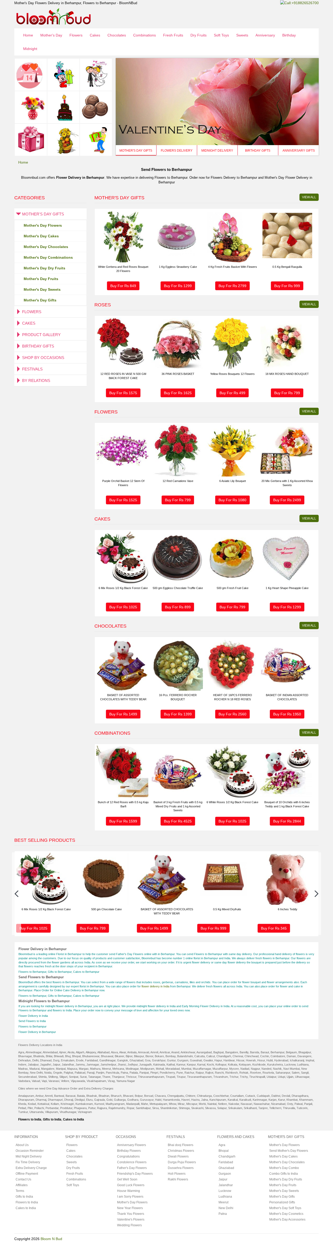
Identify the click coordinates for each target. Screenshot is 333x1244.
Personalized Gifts (282, 1202)
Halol (158, 1099)
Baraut (265, 1052)
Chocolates (116, 35)
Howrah (251, 1060)
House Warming (128, 1191)
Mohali (160, 1068)
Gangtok (122, 1060)
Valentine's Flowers (130, 1219)
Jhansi (122, 1064)
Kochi (210, 1064)
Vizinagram (85, 1111)
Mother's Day (51, 35)
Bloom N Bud (51, 1239)
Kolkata (232, 1064)
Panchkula (112, 1072)
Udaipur (271, 1076)
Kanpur (191, 1064)
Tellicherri (275, 1108)
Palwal (298, 1103)
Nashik (277, 1068)
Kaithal (170, 1064)
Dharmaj (41, 1099)
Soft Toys (221, 35)
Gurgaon (182, 1060)
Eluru (89, 1099)
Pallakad (80, 1072)
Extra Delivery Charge (31, 1168)
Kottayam (245, 1064)
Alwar (122, 1052)
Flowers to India (27, 1202)
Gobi (109, 1099)
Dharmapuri (55, 1099)
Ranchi (219, 1072)
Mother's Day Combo (284, 1168)
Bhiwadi (58, 1056)
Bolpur (139, 1095)
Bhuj (68, 1056)
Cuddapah (263, 1095)
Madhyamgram (115, 1103)
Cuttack (250, 1095)
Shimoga (184, 1108)
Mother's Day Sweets (42, 289)
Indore (22, 1064)
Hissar (240, 1060)
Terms (20, 1191)
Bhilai (49, 1056)
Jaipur (56, 1064)
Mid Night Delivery (29, 1156)
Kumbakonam (84, 1103)
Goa (147, 1060)
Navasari (246, 1103)
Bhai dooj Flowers (180, 1145)
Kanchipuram (217, 1099)
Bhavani (128, 1095)
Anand (175, 1052)
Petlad (22, 1108)
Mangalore (47, 1068)
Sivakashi (197, 1108)
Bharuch (116, 1095)
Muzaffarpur (220, 1068)
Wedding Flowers (129, 1225)
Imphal (310, 1060)
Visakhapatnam (96, 1080)
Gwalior (208, 1060)
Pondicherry (167, 1072)
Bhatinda (38, 1056)
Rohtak (243, 1072)
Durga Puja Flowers (182, 1162)
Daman (291, 1056)
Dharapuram (26, 1099)
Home (28, 35)
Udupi (281, 1076)
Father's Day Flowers (132, 1168)
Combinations (144, 35)
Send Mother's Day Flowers (288, 1151)
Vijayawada (78, 1080)
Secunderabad (27, 1076)
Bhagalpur (304, 1052)
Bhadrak (91, 1095)
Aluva (114, 1052)
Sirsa (155, 1108)
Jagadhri (45, 1064)
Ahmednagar (33, 1052)
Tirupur (181, 1076)
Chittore (190, 1095)
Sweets (242, 35)
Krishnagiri (67, 1103)
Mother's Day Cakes (41, 236)
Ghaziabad (136, 1060)
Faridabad (91, 1060)
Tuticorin (302, 1108)
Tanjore (263, 1108)
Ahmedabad (50, 1052)
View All (309, 197)
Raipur (200, 1072)
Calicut (210, 1056)
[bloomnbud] (53, 16)
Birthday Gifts (257, 150)
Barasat (70, 1095)
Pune (179, 1072)
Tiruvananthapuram (199, 1076)
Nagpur (255, 1068)
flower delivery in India (155, 986)
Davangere (304, 1056)
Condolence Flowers (131, 1162)
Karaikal (233, 1099)
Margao (83, 1068)
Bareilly (244, 1052)
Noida (48, 1072)
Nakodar (233, 1103)
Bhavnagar (25, 1056)
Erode (80, 1060)
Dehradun (24, 1060)
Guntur (171, 1060)
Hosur (261, 1060)
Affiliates (22, 1185)
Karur (281, 1099)
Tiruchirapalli (257, 1076)
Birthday (289, 35)
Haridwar (229, 1060)
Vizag (111, 1080)
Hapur (218, 1060)
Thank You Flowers (130, 1214)
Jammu (80, 1064)
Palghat (68, 1072)
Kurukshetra (275, 1064)
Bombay (170, 1056)
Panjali (308, 1103)
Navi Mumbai (291, 1068)
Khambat (292, 1099)
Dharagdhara (300, 1095)
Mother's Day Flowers (43, 225)
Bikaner (119, 1056)
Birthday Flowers (129, 1151)
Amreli (154, 1052)
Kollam (55, 1103)
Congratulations (128, 1156)
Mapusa (72, 1068)
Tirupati (170, 1076)
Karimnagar (260, 1099)
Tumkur (23, 1111)
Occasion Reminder (30, 1151)
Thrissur (131, 1076)
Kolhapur (220, 1064)
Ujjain (290, 1076)
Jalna (204, 1099)
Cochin (264, 1056)
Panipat (144, 1072)
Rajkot (209, 1072)
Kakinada (159, 1064)
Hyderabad (281, 1060)
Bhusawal (107, 1056)
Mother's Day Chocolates (46, 247)
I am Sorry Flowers (130, 1196)
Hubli (269, 1060)
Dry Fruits (198, 35)
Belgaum (291, 1052)
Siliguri (63, 1076)
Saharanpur (283, 1072)
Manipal (61, 1068)
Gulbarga (120, 1099)
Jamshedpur (108, 1064)
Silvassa (210, 1108)
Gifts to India (24, 1196)
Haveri (185, 1099)
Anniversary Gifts (299, 150)
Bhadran (104, 1095)
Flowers (75, 35)
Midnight (30, 49)
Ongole (57, 1072)
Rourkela (268, 1072)
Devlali (286, 1095)
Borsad (148, 1095)
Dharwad (46, 1060)
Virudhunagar (68, 1111)
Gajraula (99, 1099)
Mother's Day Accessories (287, 1219)
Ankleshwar (188, 1052)
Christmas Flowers (181, 1151)
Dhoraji (68, 1099)
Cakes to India (26, 1208)
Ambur (39, 1095)
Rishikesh (231, 1072)
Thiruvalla (289, 1108)
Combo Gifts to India (283, 1173)
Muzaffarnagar (202, 1068)
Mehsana (118, 1068)
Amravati (143, 1052)
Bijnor (129, 1056)
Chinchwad (252, 1056)
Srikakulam (235, 1108)
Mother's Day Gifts (135, 150)
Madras (23, 1068)
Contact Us (23, 1179)
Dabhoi (275, 1095)
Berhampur (277, 1052)
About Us (22, 1145)
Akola (70, 1052)
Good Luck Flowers (130, 1185)
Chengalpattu (175, 1095)
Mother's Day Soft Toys (285, 1208)
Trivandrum (220, 1076)
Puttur (91, 1108)
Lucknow (290, 1064)
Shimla (42, 1076)
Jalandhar (68, 1064)
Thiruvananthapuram (151, 1076)
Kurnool (99, 1103)
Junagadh (145, 1064)
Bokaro (159, 1056)
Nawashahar (262, 1103)
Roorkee (255, 1072)
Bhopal (76, 1056)
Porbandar (52, 1108)
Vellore (65, 1080)
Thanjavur (118, 1076)
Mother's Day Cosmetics (286, 1214)
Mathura (95, 1068)
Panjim (100, 1072)
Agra (21, 1052)
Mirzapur (191, 1103)
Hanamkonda (171, 1099)
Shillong (53, 1076)
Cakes (95, 35)
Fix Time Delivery (28, 1162)
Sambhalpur (143, 1108)
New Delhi (36, 1072)
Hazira (195, 1099)
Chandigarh (223, 1056)
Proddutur (66, 1108)
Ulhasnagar (302, 1076)
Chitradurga (204, 1095)
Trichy (244, 1076)
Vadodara (24, 1080)
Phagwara (80, 1108)
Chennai (238, 1056)
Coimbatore (278, 1056)
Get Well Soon (127, 1179)
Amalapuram (26, 1095)
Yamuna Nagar (125, 1080)
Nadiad (244, 1068)
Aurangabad (204, 1052)
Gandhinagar (107, 1060)
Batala (81, 1095)
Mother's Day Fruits (41, 279)
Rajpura (102, 1108)
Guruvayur (146, 1099)
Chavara (160, 1095)
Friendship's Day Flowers (135, 1173)
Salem (295, 1072)
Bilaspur (139, 1056)
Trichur (233, 1076)
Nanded (266, 1068)
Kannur (180, 1064)
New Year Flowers (130, 1208)
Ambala (132, 1052)
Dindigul (80, 1099)
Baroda (254, 1052)
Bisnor (149, 1056)
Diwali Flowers (178, 1156)
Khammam (306, 1099)
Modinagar (132, 1068)
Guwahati (196, 1060)
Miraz (181, 1103)
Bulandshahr (185, 1056)
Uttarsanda (36, 1111)
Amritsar (164, 1052)
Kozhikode (259, 1064)
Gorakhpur (158, 1060)
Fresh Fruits (173, 35)
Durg (56, 1060)
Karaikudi (245, 1099)
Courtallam (237, 1095)
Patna (124, 1072)
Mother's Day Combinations (48, 257)
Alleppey (91, 1052)
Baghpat (218, 1052)
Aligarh (80, 1052)
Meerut (106, 1068)
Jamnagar (92, 1064)
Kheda (22, 1103)
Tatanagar (94, 1076)
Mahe (144, 1103)
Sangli (305, 1072)
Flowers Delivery (177, 150)
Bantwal (59, 1095)
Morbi (202, 1103)
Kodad (32, 1103)
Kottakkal (43, 1103)
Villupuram (51, 1111)
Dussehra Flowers (181, 1168)
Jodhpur (132, 1064)
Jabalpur (33, 1064)
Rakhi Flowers (178, 1179)
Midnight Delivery (217, 150)
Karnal (201, 1064)
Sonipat (73, 1076)
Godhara (132, 1099)
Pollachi (39, 1108)
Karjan (272, 1099)
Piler (30, 1108)
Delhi (35, 1060)
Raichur (189, 1072)
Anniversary (265, 35)
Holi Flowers (176, 1173)
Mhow (172, 1103)
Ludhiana (303, 1064)
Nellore (222, 1103)
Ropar (130, 1108)
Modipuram (147, 1068)
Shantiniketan (168, 1108)
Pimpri (154, 1072)
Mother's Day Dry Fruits (44, 268)
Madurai (34, 1068)
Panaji (90, 1072)
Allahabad (103, 1052)
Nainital (211, 1103)
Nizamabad (278, 1103)
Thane (106, 1076)
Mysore (234, 1068)
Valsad (36, 1080)
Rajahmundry (116, 1108)
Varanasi (53, 1080)
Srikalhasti (250, 1108)
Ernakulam (67, 1060)
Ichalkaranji (297, 1060)
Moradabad (172, 1068)
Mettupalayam (158, 1103)
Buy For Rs (123, 286)
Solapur (222, 1108)
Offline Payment (27, 1173)
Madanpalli (132, 1103)
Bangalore (231, 1052)
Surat (83, 1076)
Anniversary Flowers (131, 1145)
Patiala (134, 1072)
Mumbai (186, 1068)
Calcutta (199, 1056)
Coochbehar (221, 1095)
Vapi (44, 1080)
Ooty (290, 1103)
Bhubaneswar (90, 1056)
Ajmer (62, 1052)
